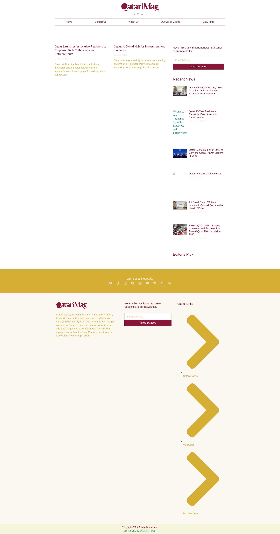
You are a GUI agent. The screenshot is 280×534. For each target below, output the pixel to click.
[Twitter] (134, 14)
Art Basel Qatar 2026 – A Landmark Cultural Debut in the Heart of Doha (206, 205)
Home (69, 22)
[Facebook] (132, 283)
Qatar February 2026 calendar (205, 173)
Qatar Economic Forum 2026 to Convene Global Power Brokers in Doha (206, 153)
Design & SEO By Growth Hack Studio (140, 531)
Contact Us (100, 22)
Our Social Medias (170, 22)
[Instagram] (125, 283)
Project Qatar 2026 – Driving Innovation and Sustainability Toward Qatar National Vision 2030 (204, 230)
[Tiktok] (145, 14)
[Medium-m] (161, 283)
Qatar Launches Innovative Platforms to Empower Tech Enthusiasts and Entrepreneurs (80, 50)
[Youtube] (142, 14)
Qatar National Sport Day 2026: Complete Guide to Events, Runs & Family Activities (206, 90)
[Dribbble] (139, 283)
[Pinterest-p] (154, 283)
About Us (134, 22)
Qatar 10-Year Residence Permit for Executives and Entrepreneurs (203, 114)
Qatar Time (208, 22)
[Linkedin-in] (169, 283)
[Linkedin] (138, 14)
